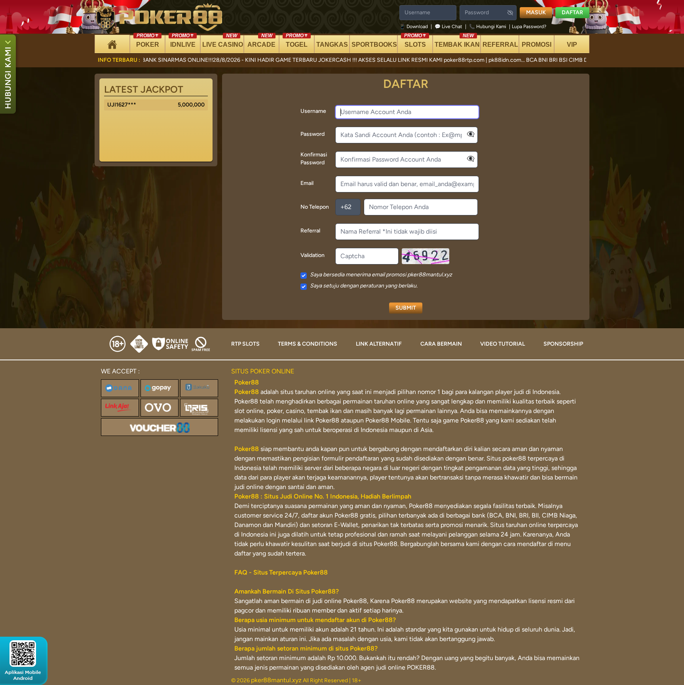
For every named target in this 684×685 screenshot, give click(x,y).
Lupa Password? (529, 26)
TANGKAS (332, 44)
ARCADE (261, 41)
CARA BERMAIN (441, 344)
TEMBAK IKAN (457, 41)
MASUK (536, 12)
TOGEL (297, 41)
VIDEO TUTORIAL (502, 344)
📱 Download (414, 26)
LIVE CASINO (222, 41)
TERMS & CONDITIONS (307, 344)
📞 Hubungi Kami (487, 26)
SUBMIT (405, 307)
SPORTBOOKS (374, 44)
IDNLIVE (183, 41)
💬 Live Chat (448, 26)
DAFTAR (572, 12)
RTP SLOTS (245, 344)
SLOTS (415, 41)
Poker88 (246, 392)
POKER (147, 41)
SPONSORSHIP (563, 344)
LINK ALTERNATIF (379, 344)
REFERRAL (500, 44)
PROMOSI (536, 44)
